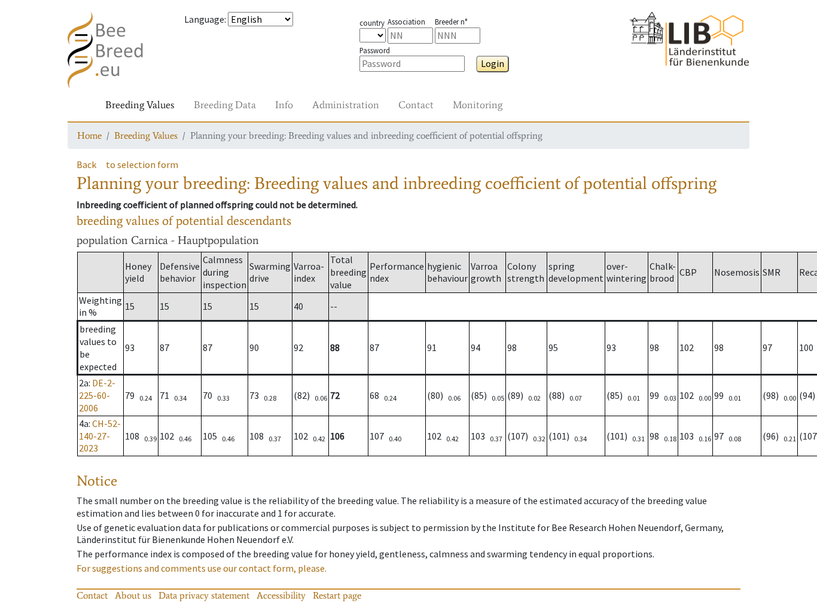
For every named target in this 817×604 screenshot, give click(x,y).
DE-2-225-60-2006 (97, 395)
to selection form (142, 164)
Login (492, 63)
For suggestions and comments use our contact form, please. (202, 568)
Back (86, 164)
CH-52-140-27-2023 (100, 435)
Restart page (337, 595)
